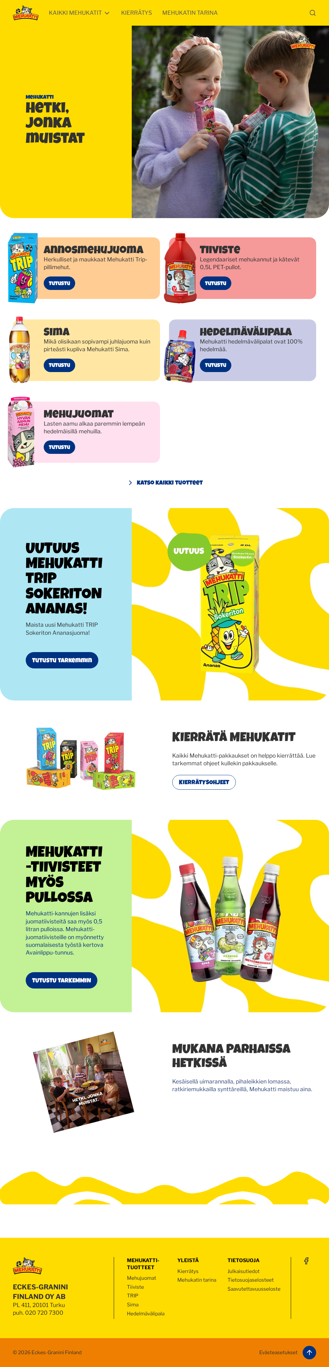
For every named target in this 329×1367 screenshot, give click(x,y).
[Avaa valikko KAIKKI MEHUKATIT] (107, 13)
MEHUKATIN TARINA (190, 12)
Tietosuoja (243, 1260)
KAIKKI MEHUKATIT (75, 12)
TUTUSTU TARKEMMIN (61, 980)
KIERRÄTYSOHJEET (204, 782)
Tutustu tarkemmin (62, 660)
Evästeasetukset (278, 1352)
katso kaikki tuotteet (170, 483)
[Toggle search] (312, 12)
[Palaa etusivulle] (26, 13)
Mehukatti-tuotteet (143, 1263)
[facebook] (306, 1261)
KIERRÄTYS (136, 12)
